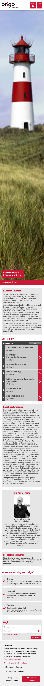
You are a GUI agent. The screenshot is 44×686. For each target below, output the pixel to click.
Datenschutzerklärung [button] (12, 659)
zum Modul (40, 349)
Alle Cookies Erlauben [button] (31, 679)
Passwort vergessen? (11, 634)
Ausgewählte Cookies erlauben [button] (12, 679)
